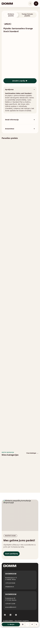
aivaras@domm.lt (10, 607)
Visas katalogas (32, 453)
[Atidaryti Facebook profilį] (4, 614)
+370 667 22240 (10, 604)
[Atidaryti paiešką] (30, 3)
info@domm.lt (9, 587)
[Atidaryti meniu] (36, 3)
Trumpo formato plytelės (27, 15)
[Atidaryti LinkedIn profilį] (10, 614)
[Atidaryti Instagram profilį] (16, 614)
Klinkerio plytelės (11, 15)
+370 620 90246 (10, 583)
